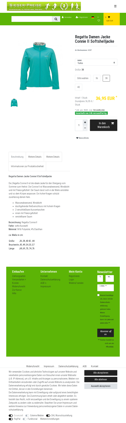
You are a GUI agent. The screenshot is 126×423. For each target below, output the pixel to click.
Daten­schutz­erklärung (68, 366)
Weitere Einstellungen (49, 419)
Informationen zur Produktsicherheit (27, 166)
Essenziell (18, 415)
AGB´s (43, 283)
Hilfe (14, 293)
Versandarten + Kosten (19, 281)
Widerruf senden (76, 283)
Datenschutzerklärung (50, 279)
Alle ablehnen (100, 379)
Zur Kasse (16, 290)
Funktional (32, 419)
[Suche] (56, 19)
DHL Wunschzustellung (61, 415)
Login (71, 279)
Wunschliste (83, 138)
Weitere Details (35, 156)
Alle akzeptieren (100, 372)
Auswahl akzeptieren (100, 386)
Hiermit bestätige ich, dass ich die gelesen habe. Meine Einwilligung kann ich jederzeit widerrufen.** (107, 309)
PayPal (17, 419)
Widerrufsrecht (18, 286)
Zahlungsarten (18, 276)
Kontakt (44, 276)
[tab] (17, 157)
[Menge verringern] (85, 128)
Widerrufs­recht (32, 366)
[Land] (93, 17)
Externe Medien (37, 415)
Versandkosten (99, 110)
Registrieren (74, 276)
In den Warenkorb (103, 125)
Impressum (46, 286)
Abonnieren (104, 333)
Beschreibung (17, 156)
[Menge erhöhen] (85, 122)
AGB (85, 366)
